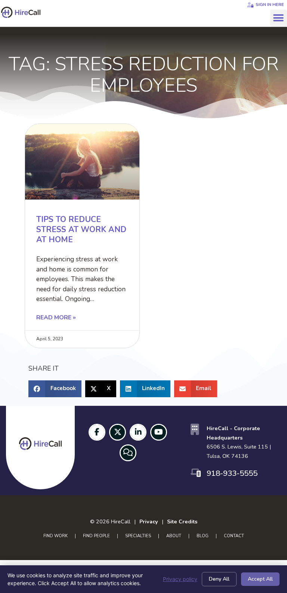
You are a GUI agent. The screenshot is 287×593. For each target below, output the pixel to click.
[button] (278, 18)
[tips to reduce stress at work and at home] (82, 162)
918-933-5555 (232, 473)
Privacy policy (180, 579)
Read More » (56, 317)
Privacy (148, 521)
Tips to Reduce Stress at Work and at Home (81, 229)
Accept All (260, 579)
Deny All (219, 579)
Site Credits (182, 521)
